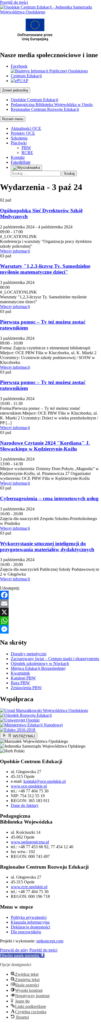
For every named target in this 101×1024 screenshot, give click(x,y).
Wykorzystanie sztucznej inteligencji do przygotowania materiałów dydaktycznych (47, 546)
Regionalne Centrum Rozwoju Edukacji (45, 109)
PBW (26, 147)
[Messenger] (50, 629)
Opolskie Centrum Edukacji (34, 99)
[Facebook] (50, 595)
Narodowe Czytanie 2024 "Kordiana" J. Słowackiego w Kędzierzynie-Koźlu (45, 446)
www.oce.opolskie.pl (29, 786)
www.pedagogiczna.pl (30, 842)
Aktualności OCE (26, 128)
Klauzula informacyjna (30, 922)
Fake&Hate (20, 162)
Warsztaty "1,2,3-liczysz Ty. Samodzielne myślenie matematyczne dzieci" (45, 269)
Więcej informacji (15, 251)
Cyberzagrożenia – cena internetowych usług (49, 498)
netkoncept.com (49, 941)
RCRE (27, 152)
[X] (50, 612)
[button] (22, 955)
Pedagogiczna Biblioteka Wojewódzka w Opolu (52, 104)
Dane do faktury (25, 805)
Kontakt (18, 157)
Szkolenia (19, 138)
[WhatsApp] (50, 620)
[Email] (50, 603)
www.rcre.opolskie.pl (29, 886)
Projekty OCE (23, 133)
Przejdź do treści (14, 2)
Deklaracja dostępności (30, 927)
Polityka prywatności (29, 917)
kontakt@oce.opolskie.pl (44, 781)
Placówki (19, 143)
